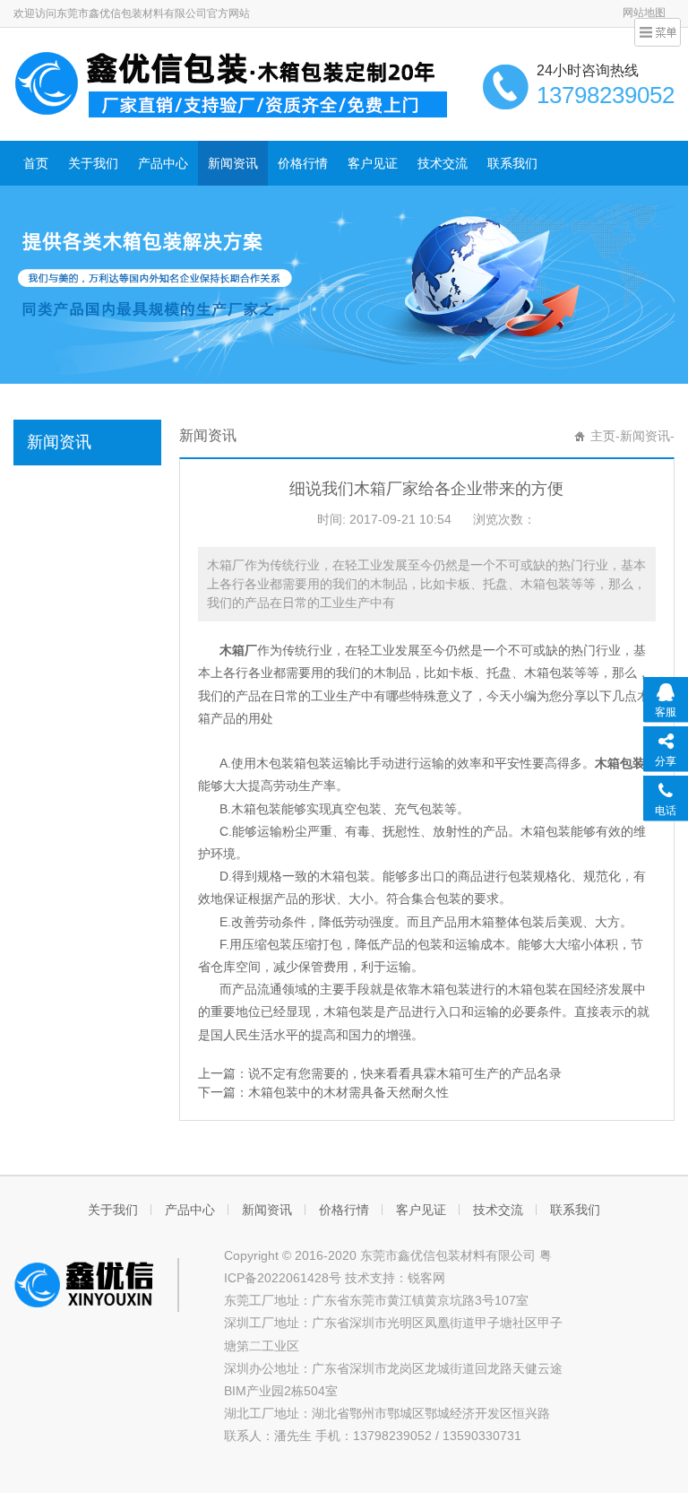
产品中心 (163, 163)
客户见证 (373, 163)
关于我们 (93, 163)
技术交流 (442, 163)
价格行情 (303, 163)
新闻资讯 (233, 163)
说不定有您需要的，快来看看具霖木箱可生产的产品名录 (405, 1073)
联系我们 (512, 163)
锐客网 (426, 1278)
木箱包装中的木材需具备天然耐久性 (348, 1092)
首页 (35, 163)
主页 (602, 436)
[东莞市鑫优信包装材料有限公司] (232, 82)
